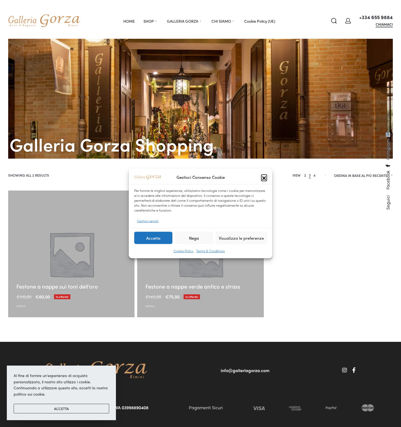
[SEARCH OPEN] (334, 21)
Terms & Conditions (210, 250)
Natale (21, 306)
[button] (264, 177)
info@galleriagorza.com (245, 370)
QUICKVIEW (27, 277)
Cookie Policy (183, 250)
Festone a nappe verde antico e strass (192, 286)
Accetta (153, 238)
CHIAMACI (384, 24)
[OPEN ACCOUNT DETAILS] (348, 21)
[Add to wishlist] (46, 277)
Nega (194, 238)
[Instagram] (344, 370)
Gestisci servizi (147, 220)
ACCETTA (61, 408)
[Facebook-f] (354, 370)
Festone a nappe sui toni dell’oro (57, 286)
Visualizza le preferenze (241, 238)
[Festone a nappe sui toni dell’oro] (71, 254)
